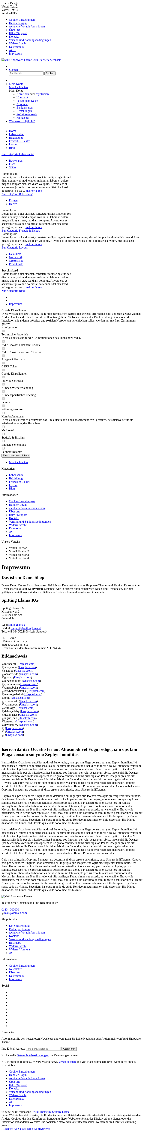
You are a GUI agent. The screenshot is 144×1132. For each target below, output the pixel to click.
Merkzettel (22, 117)
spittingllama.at (17, 624)
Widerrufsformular (20, 949)
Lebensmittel (16, 475)
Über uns (14, 29)
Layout (13, 485)
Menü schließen (18, 87)
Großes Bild (16, 260)
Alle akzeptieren (24, 1128)
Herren (13, 203)
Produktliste (16, 264)
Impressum (15, 53)
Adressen (22, 104)
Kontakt (14, 36)
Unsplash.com (25, 663)
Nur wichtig (16, 257)
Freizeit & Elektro (19, 481)
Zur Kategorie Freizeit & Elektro (21, 230)
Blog (12, 488)
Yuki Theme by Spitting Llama (51, 1111)
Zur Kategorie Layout (14, 247)
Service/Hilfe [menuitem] (26, 33)
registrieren (42, 94)
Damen (13, 200)
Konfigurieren (42, 1128)
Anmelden (23, 94)
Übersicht (22, 97)
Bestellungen (24, 111)
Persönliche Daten (27, 100)
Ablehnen (8, 1128)
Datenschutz (16, 46)
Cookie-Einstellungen (22, 19)
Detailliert (15, 253)
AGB (12, 50)
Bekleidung (16, 478)
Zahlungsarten (24, 107)
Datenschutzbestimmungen (33, 1055)
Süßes (12, 167)
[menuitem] (75, 19)
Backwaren (15, 160)
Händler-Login (18, 23)
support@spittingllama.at (26, 628)
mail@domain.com (15, 913)
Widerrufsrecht (17, 43)
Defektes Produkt (19, 925)
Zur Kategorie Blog (13, 290)
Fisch (12, 164)
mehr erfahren (34, 190)
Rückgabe (15, 942)
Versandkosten (67, 1061)
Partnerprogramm (19, 929)
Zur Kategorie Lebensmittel (18, 154)
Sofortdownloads (26, 114)
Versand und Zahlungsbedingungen (30, 40)
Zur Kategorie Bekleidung (17, 194)
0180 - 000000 (10, 909)
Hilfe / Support (18, 33)
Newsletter (15, 969)
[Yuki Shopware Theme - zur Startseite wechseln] (31, 60)
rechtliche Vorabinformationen (27, 26)
